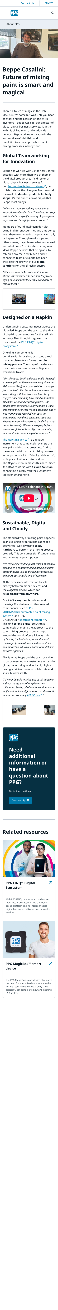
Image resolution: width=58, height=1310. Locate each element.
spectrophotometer (31, 620)
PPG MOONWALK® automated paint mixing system (26, 612)
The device (15, 439)
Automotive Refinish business (26, 186)
